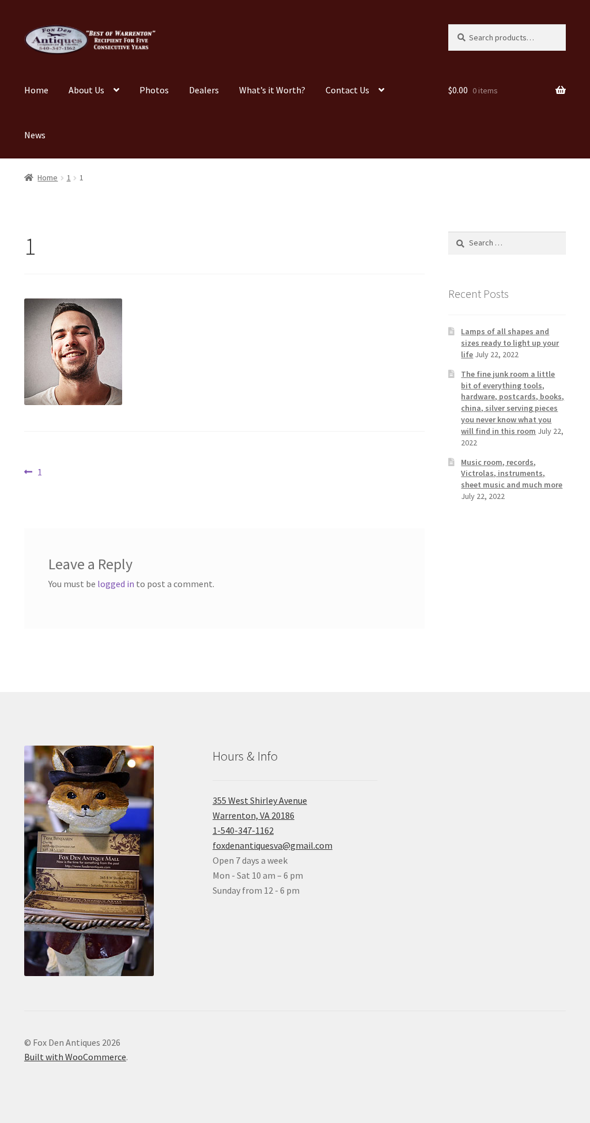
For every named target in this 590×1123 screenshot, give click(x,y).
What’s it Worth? (272, 90)
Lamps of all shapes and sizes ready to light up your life (510, 343)
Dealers (204, 90)
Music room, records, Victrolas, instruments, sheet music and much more (511, 473)
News (35, 135)
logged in (115, 583)
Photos (154, 90)
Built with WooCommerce (75, 1056)
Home (36, 90)
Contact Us (347, 90)
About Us (86, 90)
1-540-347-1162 (243, 830)
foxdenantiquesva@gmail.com (272, 845)
